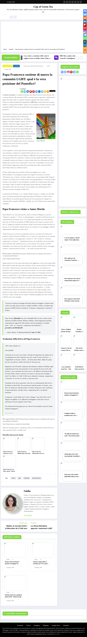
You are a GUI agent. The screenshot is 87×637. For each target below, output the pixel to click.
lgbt (28, 66)
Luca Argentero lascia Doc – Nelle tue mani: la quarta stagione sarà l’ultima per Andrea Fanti (66, 368)
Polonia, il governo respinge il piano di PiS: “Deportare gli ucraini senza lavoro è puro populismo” (13, 596)
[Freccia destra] (81, 58)
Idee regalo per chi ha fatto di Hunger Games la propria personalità (72, 300)
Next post (33, 523)
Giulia (48, 66)
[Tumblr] (85, 41)
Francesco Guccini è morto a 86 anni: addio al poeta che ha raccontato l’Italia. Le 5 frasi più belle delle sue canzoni (66, 349)
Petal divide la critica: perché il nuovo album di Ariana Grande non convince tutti (79, 368)
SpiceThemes (57, 634)
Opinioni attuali (8, 66)
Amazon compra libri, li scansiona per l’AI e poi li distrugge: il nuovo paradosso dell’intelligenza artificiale (41, 563)
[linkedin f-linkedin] (78, 2)
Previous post (23, 523)
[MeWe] (39, 91)
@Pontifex (17, 318)
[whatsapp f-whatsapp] (81, 2)
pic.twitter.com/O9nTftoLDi (14, 328)
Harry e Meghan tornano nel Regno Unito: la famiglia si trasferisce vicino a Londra (66, 331)
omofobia (32, 66)
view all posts (28, 515)
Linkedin (66, 625)
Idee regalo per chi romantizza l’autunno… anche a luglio (71, 259)
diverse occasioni (9, 95)
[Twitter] (42, 91)
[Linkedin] (27, 91)
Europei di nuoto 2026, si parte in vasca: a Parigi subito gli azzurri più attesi (46, 57)
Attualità (16, 66)
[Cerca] (11, 17)
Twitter (28, 625)
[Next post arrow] (54, 526)
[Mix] (85, 48)
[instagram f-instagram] (70, 2)
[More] (48, 91)
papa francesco (39, 66)
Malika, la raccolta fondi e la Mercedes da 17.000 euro (16, 527)
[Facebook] (36, 91)
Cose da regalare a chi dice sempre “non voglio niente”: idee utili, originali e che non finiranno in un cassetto (72, 239)
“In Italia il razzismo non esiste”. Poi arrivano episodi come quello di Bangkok (72, 435)
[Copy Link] (45, 91)
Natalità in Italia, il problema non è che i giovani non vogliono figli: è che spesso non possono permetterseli (72, 415)
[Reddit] (85, 18)
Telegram (46, 625)
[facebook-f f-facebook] (64, 2)
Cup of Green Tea (43, 6)
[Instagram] (85, 31)
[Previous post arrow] (3, 526)
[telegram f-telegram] (73, 2)
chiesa (25, 66)
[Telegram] (25, 91)
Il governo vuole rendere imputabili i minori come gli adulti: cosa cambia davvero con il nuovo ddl (72, 476)
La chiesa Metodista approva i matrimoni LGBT (41, 527)
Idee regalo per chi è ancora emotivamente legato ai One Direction (72, 280)
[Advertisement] (43, 36)
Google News (56, 625)
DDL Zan (34, 102)
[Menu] (6, 17)
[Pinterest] (33, 91)
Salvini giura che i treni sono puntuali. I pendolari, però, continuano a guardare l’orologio (72, 455)
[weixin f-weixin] (75, 2)
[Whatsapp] (22, 91)
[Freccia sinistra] (77, 58)
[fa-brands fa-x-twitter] (67, 2)
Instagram (37, 625)
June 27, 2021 (36, 332)
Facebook (20, 625)
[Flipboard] (30, 91)
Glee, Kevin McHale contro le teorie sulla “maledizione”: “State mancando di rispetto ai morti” (79, 349)
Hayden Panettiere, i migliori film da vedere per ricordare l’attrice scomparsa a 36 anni (79, 331)
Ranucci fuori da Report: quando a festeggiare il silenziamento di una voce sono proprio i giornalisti (14, 563)
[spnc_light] (15, 17)
